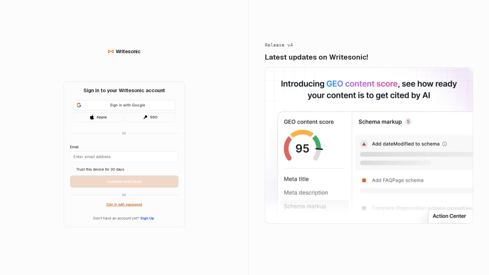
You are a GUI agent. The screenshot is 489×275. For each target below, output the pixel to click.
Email (74, 147)
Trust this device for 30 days (100, 169)
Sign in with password (124, 204)
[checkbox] (72, 169)
